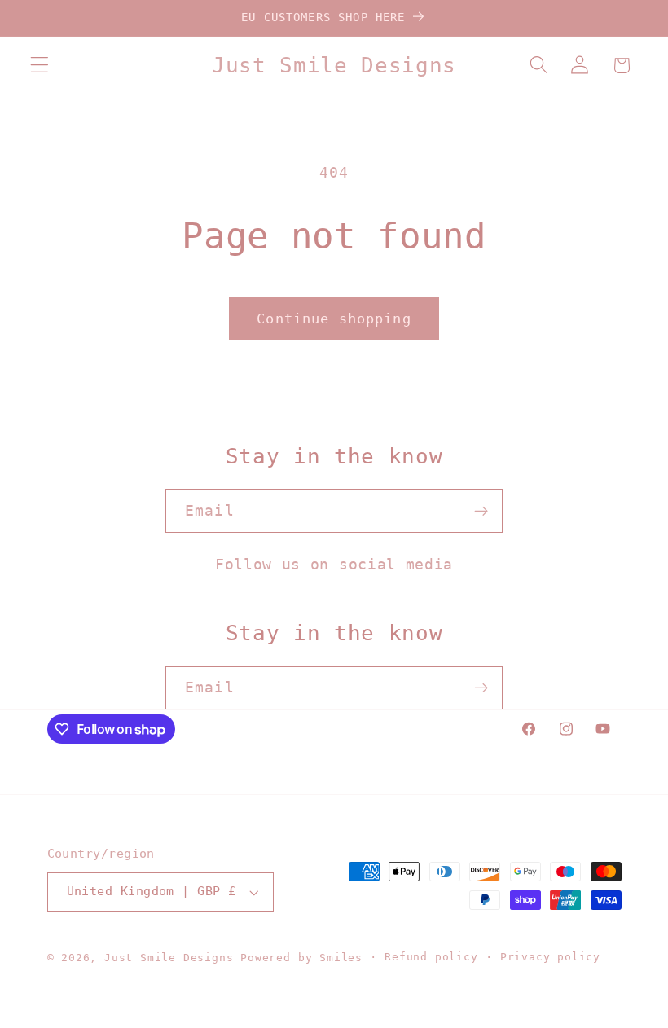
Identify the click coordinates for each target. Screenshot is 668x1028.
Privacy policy (550, 957)
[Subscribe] (481, 511)
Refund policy (431, 957)
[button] (39, 65)
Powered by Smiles (301, 957)
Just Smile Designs (169, 957)
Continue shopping (334, 318)
